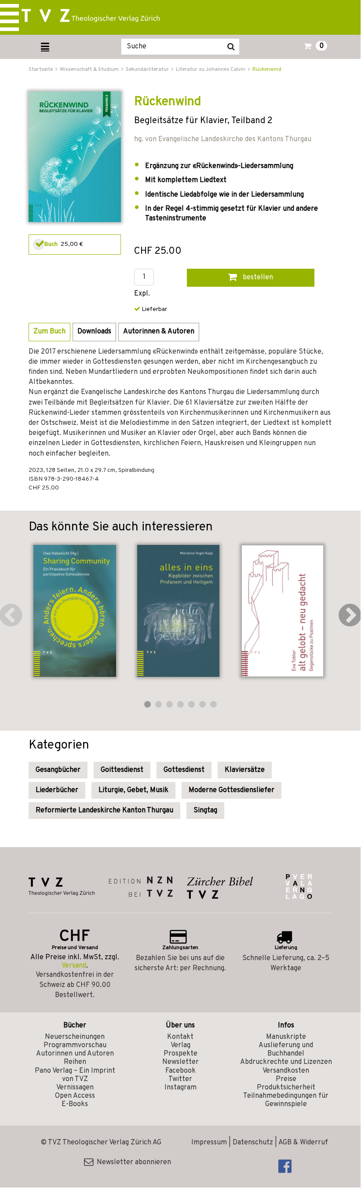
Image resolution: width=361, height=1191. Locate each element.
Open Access (75, 1096)
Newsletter (180, 1062)
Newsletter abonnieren (132, 1162)
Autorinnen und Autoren (75, 1053)
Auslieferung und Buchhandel (286, 1049)
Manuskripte (286, 1037)
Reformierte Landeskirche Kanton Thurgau (104, 810)
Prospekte (180, 1053)
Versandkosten (286, 1071)
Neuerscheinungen (75, 1037)
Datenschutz (253, 1142)
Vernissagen (75, 1087)
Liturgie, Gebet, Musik (133, 790)
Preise (286, 1079)
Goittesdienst (122, 770)
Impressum (209, 1142)
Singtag (205, 810)
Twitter (180, 1079)
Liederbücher (57, 790)
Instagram (180, 1087)
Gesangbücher (58, 770)
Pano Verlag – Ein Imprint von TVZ (75, 1075)
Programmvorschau (75, 1045)
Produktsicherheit (286, 1087)
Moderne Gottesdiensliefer (231, 790)
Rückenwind (266, 69)
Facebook (180, 1071)
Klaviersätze (245, 770)
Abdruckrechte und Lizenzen (286, 1062)
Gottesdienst (184, 770)
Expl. (142, 294)
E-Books (75, 1104)
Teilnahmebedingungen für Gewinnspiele (285, 1100)
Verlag (180, 1045)
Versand (74, 965)
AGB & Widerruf (303, 1142)
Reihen (75, 1062)
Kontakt (180, 1037)
